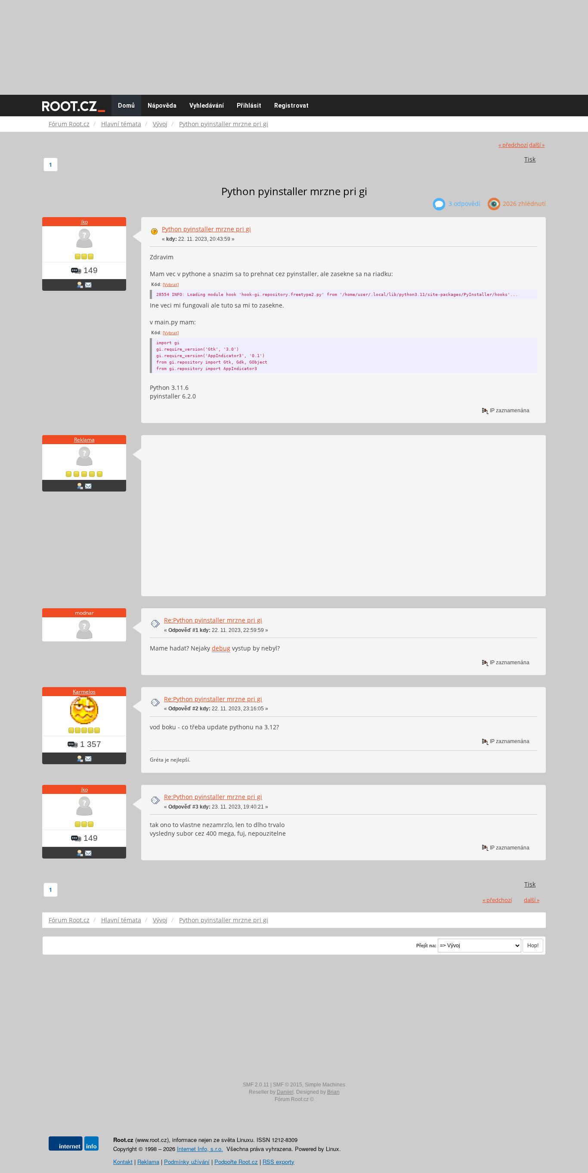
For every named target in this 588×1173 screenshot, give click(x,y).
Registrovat (291, 105)
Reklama (84, 439)
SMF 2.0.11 (256, 1085)
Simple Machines (325, 1085)
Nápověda (162, 105)
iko (84, 221)
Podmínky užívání (187, 1161)
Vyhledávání (206, 105)
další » (537, 145)
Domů (126, 105)
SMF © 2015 (287, 1085)
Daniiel (285, 1092)
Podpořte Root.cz (236, 1161)
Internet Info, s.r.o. (200, 1149)
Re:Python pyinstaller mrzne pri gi (213, 620)
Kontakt (123, 1161)
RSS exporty (278, 1161)
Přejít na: (426, 945)
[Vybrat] (171, 284)
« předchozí (513, 145)
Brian (333, 1092)
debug (221, 648)
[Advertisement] (294, 43)
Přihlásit (249, 105)
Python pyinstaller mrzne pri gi (206, 229)
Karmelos (84, 691)
